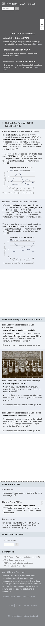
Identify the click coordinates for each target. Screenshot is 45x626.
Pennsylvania (31, 525)
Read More (38, 44)
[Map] (22, 21)
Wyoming (24, 527)
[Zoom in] (42, 21)
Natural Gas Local (20, 3)
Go (17, 8)
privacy (33, 605)
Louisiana (6, 527)
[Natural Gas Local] (3, 3)
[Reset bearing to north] (42, 28)
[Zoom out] (42, 24)
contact (26, 605)
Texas (23, 525)
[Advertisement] (22, 96)
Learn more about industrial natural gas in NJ (22, 345)
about (18, 605)
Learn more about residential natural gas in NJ (22, 405)
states (11, 605)
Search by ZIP (10, 541)
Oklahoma (15, 527)
